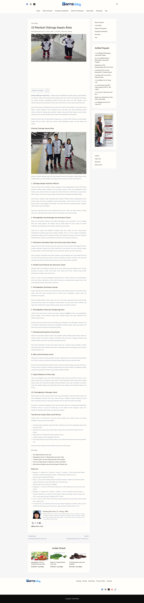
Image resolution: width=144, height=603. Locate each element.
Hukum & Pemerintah (77, 11)
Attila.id (97, 155)
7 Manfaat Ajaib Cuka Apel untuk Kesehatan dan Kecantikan (49, 459)
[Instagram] (37, 523)
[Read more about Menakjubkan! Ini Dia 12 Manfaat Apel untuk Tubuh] (39, 556)
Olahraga (70, 31)
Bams (38, 11)
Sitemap (109, 581)
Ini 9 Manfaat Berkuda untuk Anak (42, 454)
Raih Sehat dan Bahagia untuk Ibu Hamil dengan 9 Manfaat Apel (50, 464)
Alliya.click (98, 158)
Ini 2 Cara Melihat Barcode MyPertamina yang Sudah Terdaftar (102, 60)
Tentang (78, 581)
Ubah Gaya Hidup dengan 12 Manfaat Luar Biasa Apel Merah (49, 462)
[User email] (40, 523)
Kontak (84, 581)
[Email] (112, 589)
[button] (117, 4)
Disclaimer (91, 581)
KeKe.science (98, 164)
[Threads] (34, 4)
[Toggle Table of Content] (46, 90)
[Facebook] (27, 4)
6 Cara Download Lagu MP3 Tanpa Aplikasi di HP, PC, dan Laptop (103, 87)
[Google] (33, 523)
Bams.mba (97, 161)
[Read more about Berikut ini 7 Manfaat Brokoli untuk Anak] (58, 556)
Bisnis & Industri (47, 11)
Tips (106, 11)
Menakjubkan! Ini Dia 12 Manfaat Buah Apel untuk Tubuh (48, 457)
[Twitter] (35, 523)
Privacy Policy (100, 581)
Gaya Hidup (89, 11)
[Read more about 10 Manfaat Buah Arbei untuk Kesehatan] (77, 556)
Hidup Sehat (64, 31)
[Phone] (115, 589)
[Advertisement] (58, 76)
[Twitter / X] (31, 4)
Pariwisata (99, 11)
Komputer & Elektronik (61, 11)
